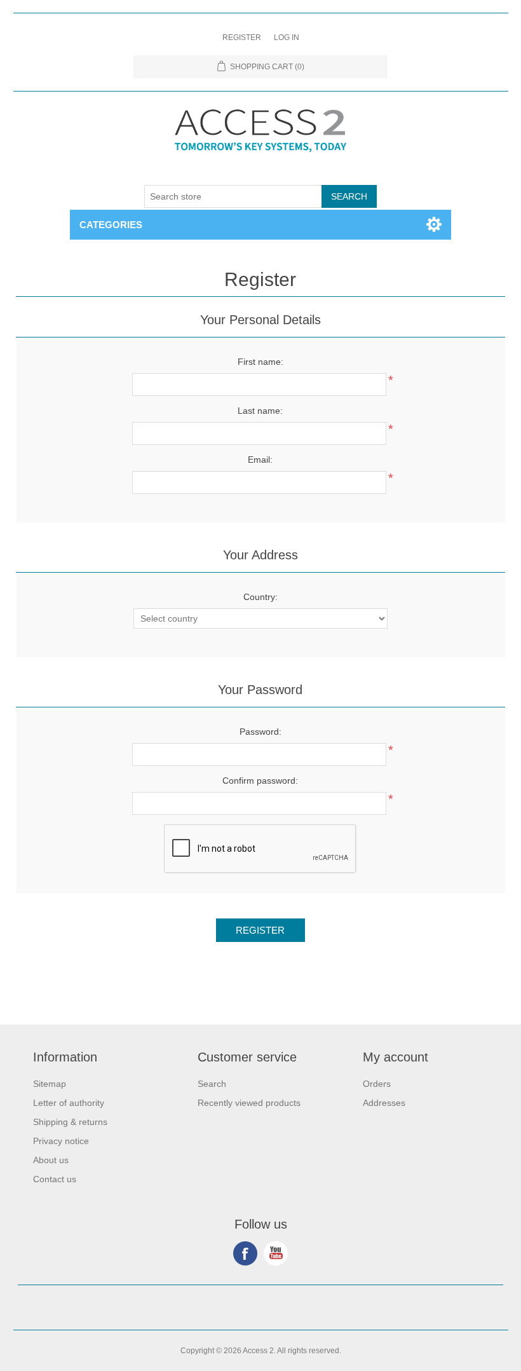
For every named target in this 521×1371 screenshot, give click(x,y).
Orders (377, 1084)
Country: (260, 597)
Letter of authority (68, 1103)
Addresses (384, 1103)
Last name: (260, 411)
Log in (286, 37)
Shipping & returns (70, 1122)
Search (212, 1084)
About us (51, 1160)
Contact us (54, 1179)
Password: (260, 731)
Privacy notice (61, 1141)
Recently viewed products (249, 1103)
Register (241, 37)
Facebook (245, 1253)
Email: (260, 459)
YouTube (276, 1253)
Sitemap (49, 1084)
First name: (260, 362)
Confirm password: (260, 780)
